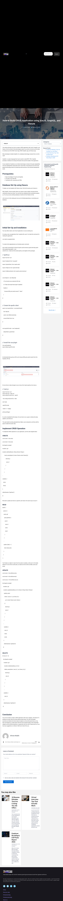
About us (5, 900)
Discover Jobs (6, 892)
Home (4, 889)
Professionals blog (7, 897)
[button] (26, 54)
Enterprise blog (6, 894)
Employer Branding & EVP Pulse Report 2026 (16, 837)
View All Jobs (51, 310)
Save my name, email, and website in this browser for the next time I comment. (21, 777)
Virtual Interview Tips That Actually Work (34, 801)
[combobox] (48, 54)
